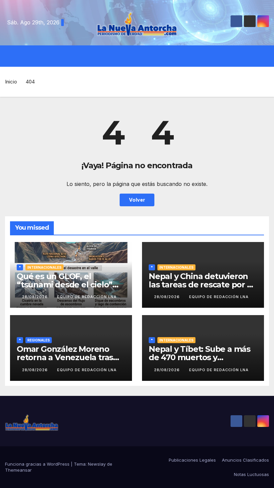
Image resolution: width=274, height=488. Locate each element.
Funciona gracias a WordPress (38, 464)
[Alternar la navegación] (142, 56)
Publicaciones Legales (192, 460)
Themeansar (18, 470)
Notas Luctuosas (251, 474)
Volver (137, 200)
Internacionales (44, 267)
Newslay (97, 464)
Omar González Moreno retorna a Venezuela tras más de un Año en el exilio (68, 357)
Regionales (38, 340)
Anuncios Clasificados (245, 460)
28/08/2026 (35, 296)
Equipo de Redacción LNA (87, 296)
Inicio (11, 81)
